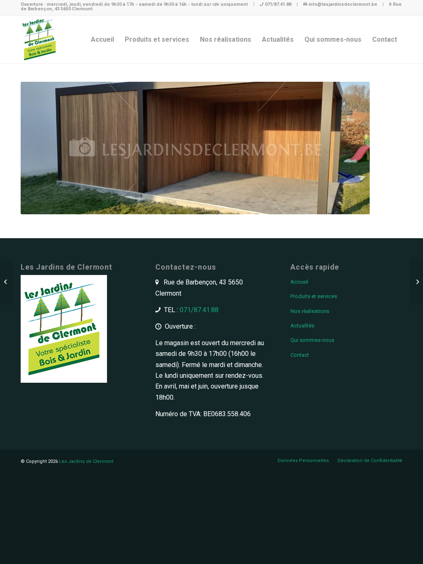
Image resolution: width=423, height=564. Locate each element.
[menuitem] (102, 40)
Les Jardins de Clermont (86, 461)
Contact (299, 355)
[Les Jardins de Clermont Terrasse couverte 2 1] (416, 282)
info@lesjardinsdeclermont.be (343, 4)
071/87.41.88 (278, 4)
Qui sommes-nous (312, 340)
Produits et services (313, 296)
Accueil (299, 282)
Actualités (302, 325)
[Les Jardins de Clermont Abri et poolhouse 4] (6, 282)
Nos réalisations (309, 311)
